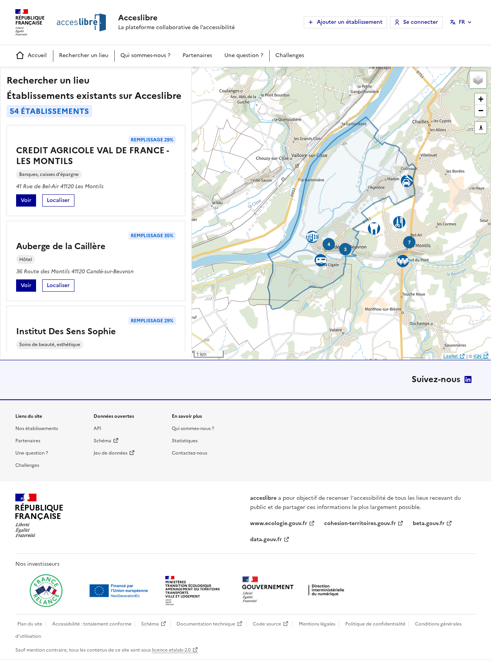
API (97, 428)
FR (462, 22)
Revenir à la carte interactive (252, 75)
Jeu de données (110, 453)
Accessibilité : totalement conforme (92, 624)
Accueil (37, 55)
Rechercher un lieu (83, 55)
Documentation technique (205, 624)
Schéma (102, 440)
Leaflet (450, 356)
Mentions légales (317, 624)
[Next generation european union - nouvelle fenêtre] (119, 590)
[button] (478, 79)
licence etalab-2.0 (171, 650)
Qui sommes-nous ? (145, 55)
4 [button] (329, 244)
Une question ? (243, 55)
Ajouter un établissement (349, 22)
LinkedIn (468, 379)
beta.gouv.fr (429, 523)
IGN (477, 356)
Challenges (289, 55)
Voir (28, 201)
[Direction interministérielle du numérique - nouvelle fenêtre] (295, 590)
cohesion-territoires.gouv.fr (360, 523)
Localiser (60, 201)
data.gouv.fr (266, 539)
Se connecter (420, 22)
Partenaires (197, 55)
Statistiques (185, 440)
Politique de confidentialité (375, 624)
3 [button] (345, 249)
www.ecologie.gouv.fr (278, 523)
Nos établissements (36, 428)
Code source (267, 624)
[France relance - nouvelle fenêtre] (46, 590)
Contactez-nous (189, 453)
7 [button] (409, 242)
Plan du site (29, 624)
